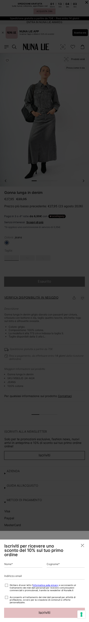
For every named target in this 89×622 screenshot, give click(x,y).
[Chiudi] (82, 545)
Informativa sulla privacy (46, 585)
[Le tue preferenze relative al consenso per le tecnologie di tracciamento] (81, 614)
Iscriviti (44, 612)
